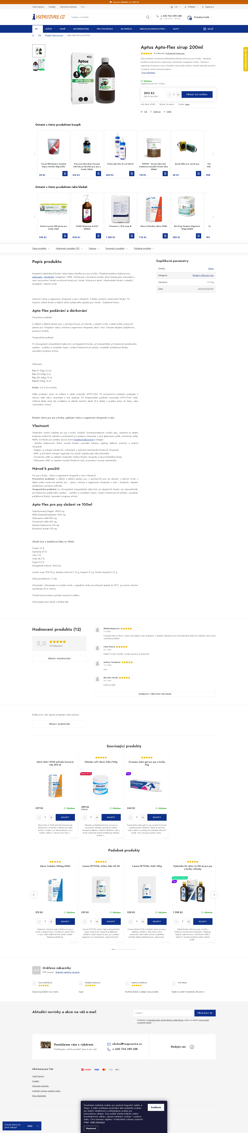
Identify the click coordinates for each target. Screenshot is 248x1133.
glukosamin (37, 277)
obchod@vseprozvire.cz (127, 1044)
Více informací (148, 72)
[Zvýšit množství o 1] (178, 94)
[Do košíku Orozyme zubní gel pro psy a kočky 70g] (157, 817)
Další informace (97, 1122)
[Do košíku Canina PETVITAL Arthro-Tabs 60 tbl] (111, 921)
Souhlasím (156, 1107)
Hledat (148, 17)
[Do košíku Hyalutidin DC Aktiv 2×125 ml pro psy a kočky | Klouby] (202, 921)
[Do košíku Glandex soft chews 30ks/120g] (111, 817)
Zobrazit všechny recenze (155, 694)
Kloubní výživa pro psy (203, 275)
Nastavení (91, 1128)
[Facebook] (192, 1047)
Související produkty (115, 248)
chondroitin (49, 277)
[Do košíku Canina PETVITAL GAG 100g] (157, 921)
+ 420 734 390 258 (171, 16)
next (214, 895)
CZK (176, 7)
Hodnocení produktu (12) (68, 248)
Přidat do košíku (197, 94)
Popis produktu (39, 248)
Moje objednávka (39, 1096)
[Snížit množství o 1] (169, 94)
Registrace (209, 7)
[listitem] (53, 154)
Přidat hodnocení (59, 658)
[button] (34, 154)
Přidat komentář (59, 724)
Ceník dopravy (38, 7)
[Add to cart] (65, 173)
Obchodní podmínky (68, 7)
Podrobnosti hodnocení (175, 53)
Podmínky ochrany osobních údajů (46, 1091)
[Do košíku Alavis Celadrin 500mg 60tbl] (65, 921)
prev (34, 895)
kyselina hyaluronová (84, 439)
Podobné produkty (142, 248)
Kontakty (52, 7)
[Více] (208, 29)
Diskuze (92, 248)
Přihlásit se (205, 1013)
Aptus (187, 104)
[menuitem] (37, 29)
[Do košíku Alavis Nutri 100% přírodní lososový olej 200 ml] (65, 817)
